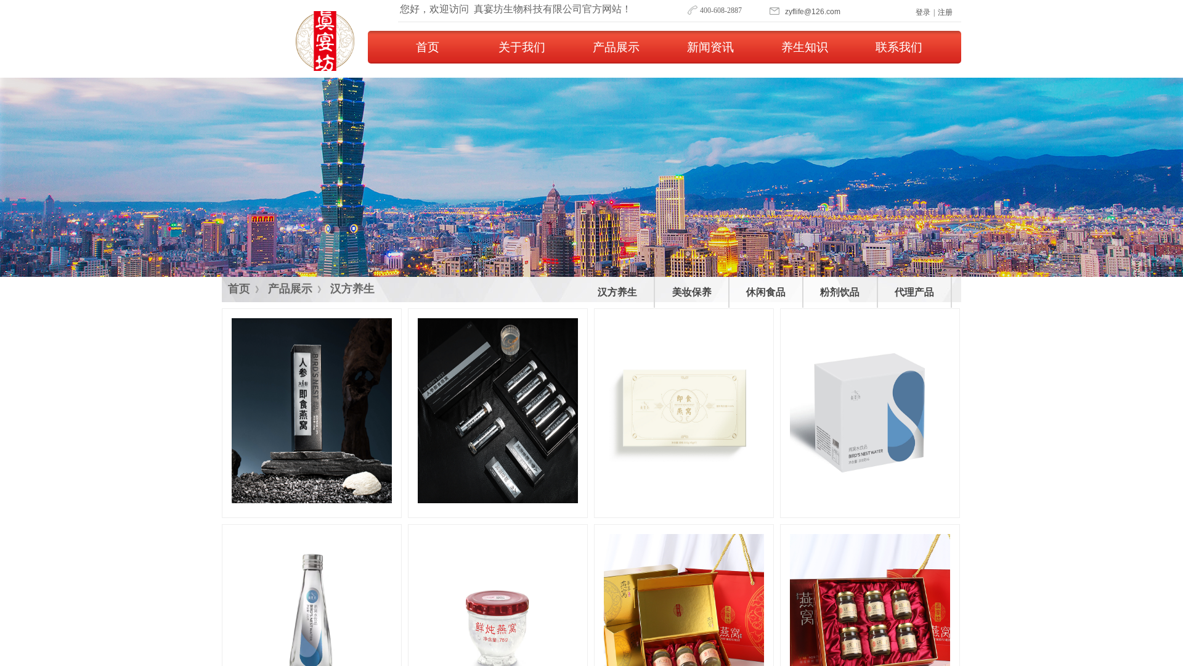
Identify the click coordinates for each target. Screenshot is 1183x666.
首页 (427, 47)
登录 (923, 12)
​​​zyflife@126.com (812, 11)
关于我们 (521, 47)
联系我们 (899, 47)
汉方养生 (352, 288)
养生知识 (804, 47)
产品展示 (616, 47)
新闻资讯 (710, 47)
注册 (945, 12)
